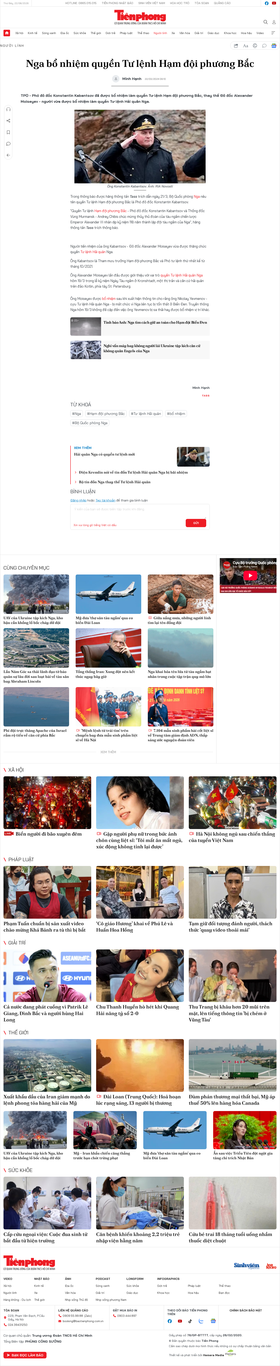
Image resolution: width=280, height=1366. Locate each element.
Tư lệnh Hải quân (93, 252)
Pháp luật (126, 33)
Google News (274, 46)
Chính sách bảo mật (246, 1310)
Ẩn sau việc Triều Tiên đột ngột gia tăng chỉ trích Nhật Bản (243, 1155)
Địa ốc (64, 33)
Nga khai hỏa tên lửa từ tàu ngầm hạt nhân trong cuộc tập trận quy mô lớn (179, 674)
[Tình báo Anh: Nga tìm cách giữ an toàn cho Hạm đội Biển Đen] (85, 326)
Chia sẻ (8, 121)
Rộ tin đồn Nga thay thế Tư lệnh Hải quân (114, 482)
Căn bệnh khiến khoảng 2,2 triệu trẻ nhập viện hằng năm (138, 1237)
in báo (255, 46)
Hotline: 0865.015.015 (81, 3)
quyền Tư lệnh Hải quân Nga (181, 275)
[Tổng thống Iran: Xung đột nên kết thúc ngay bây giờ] (108, 648)
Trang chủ (6, 33)
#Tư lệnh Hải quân (146, 413)
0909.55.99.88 (73, 1316)
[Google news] (215, 1321)
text (245, 46)
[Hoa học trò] (271, 1266)
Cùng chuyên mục (26, 568)
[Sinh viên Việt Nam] (247, 1266)
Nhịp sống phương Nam (111, 1300)
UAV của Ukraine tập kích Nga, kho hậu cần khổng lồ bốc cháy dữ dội (33, 620)
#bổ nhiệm (176, 413)
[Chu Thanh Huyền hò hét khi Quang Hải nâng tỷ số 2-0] (140, 975)
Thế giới (96, 33)
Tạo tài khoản (105, 500)
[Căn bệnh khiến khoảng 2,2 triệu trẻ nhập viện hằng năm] (140, 1203)
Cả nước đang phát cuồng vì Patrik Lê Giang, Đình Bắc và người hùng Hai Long (45, 1013)
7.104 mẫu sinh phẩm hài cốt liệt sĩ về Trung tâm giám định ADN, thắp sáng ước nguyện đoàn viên (180, 735)
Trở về (8, 155)
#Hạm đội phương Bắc (106, 413)
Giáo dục (213, 33)
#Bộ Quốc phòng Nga (89, 422)
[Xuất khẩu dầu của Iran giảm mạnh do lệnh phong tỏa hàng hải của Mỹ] (47, 1065)
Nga (197, 196)
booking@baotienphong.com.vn (83, 1321)
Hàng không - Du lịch (17, 1300)
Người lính (160, 33)
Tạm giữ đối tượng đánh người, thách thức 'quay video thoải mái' (230, 926)
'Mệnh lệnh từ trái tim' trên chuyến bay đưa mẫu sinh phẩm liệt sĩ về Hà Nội (107, 735)
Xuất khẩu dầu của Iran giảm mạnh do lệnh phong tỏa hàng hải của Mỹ (46, 1099)
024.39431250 (17, 1325)
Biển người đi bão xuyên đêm (48, 834)
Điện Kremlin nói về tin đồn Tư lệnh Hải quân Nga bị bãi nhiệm (133, 472)
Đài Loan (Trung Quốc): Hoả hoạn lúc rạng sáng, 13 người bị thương (138, 1099)
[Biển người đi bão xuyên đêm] (47, 802)
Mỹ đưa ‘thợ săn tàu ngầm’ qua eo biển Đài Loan (104, 620)
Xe (173, 33)
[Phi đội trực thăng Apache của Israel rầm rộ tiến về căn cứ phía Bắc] (36, 706)
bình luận (264, 46)
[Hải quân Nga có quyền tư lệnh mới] (193, 457)
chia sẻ (236, 46)
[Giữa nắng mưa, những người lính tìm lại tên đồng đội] (180, 594)
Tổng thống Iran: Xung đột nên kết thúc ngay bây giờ (105, 674)
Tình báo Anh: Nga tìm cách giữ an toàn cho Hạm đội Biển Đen (155, 322)
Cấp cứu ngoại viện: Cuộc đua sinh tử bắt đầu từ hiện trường (45, 1237)
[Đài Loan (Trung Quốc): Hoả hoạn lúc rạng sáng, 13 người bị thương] (140, 1065)
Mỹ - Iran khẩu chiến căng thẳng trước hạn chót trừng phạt (101, 1155)
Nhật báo (41, 1279)
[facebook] (266, 3)
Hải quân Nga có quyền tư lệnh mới (104, 454)
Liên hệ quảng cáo (73, 1310)
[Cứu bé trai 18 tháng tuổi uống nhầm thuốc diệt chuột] (233, 1203)
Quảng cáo (222, 3)
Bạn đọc (224, 1293)
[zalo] (203, 1321)
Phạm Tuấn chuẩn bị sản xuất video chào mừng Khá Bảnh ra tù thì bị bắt (44, 926)
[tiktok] (192, 1321)
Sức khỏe (80, 33)
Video (260, 33)
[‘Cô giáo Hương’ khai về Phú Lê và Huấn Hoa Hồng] (140, 892)
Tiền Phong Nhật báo (117, 3)
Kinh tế (32, 33)
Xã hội (19, 33)
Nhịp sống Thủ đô (76, 1300)
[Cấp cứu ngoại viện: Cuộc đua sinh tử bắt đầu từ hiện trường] (47, 1203)
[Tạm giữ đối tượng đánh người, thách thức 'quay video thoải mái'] (233, 892)
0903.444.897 (127, 1316)
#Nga (76, 413)
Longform (134, 1279)
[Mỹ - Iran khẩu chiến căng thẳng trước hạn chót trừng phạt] (105, 1130)
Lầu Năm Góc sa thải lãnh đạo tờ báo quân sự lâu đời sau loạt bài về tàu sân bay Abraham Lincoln (36, 676)
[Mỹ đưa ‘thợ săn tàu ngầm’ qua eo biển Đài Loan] (108, 594)
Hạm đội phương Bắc (110, 211)
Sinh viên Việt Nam (151, 3)
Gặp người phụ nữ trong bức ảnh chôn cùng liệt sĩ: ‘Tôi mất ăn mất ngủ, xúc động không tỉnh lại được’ (139, 840)
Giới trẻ (110, 33)
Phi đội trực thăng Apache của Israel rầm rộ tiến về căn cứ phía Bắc (35, 733)
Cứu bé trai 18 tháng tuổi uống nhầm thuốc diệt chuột (230, 1237)
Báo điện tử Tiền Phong (140, 17)
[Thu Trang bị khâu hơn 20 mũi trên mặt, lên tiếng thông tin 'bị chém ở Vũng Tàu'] (233, 975)
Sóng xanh (49, 33)
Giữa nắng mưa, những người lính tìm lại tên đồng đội (179, 620)
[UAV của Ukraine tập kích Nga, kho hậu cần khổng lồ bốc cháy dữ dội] (36, 594)
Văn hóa (184, 33)
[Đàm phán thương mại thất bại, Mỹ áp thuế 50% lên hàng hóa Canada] (233, 1065)
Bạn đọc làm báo (27, 1355)
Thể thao (143, 33)
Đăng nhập (78, 500)
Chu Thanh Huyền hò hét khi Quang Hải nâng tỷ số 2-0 (137, 1010)
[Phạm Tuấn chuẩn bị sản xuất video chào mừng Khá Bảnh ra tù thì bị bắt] (47, 892)
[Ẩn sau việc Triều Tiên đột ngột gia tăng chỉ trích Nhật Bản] (245, 1130)
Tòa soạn (202, 3)
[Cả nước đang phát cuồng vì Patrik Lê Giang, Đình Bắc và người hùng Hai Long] (47, 975)
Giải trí (199, 33)
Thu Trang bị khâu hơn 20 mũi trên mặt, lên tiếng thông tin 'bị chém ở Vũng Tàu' (229, 1013)
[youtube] (274, 3)
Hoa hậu (246, 33)
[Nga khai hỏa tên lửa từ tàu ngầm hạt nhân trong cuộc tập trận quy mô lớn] (180, 648)
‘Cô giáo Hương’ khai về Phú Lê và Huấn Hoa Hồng (134, 926)
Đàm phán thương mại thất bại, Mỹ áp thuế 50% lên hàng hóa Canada (232, 1099)
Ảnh (68, 1279)
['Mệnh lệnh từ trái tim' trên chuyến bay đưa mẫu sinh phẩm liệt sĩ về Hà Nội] (108, 706)
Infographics (168, 1279)
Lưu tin (8, 132)
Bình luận (8, 144)
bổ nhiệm (109, 298)
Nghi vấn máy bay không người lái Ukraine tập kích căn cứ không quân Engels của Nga (152, 348)
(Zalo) (88, 1316)
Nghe (8, 109)
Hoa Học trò (179, 3)
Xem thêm (273, 33)
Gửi (196, 523)
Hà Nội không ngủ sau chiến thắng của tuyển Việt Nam (232, 837)
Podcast (103, 1279)
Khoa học (230, 33)
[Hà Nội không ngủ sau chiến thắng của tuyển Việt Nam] (233, 802)
